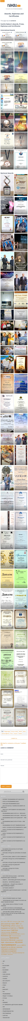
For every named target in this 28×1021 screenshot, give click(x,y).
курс (2, 942)
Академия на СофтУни (8, 928)
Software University (8, 888)
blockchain (6, 965)
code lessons (6, 974)
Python (5, 998)
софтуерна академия (8, 951)
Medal (20, 731)
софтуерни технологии (6, 952)
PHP (21, 924)
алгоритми (22, 933)
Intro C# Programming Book (11, 801)
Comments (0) (14, 738)
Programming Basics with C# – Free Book (14, 813)
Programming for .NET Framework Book (14, 825)
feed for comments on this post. (10, 743)
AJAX (2, 921)
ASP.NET (5, 921)
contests (5, 976)
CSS (11, 921)
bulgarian (5, 970)
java (4, 987)
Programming (5, 926)
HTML (22, 921)
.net (4, 961)
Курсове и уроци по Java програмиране (14, 862)
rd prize (15, 733)
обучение (19, 942)
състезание (4, 954)
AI (3, 963)
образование (9, 942)
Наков (21, 928)
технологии (10, 954)
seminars (5, 1002)
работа (23, 945)
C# (8, 921)
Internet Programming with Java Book (13, 799)
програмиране (8, 944)
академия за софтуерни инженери (10, 934)
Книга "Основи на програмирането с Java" (15, 827)
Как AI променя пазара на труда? (12, 898)
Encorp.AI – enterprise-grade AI (11, 882)
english (5, 983)
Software (18, 926)
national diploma (5, 733)
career (4, 972)
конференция (19, 940)
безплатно (14, 938)
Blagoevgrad (7, 731)
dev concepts (6, 980)
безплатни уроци (5, 938)
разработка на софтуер (8, 947)
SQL (22, 926)
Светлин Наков (5, 930)
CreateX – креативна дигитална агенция (14, 879)
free (19, 921)
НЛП (4, 1006)
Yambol (20, 733)
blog (4, 967)
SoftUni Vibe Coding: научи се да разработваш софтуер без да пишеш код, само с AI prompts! (13, 913)
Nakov (24, 731)
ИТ (17, 928)
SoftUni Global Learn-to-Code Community (14, 856)
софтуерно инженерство (18, 952)
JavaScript (7, 924)
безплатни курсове (16, 935)
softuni (13, 926)
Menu (2, 1)
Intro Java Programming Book (11, 803)
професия (19, 945)
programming (6, 993)
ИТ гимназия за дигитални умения (13, 1004)
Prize (11, 733)
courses (5, 978)
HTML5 (4, 985)
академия (14, 932)
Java (2, 924)
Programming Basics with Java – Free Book (14, 815)
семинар (19, 947)
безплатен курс (6, 936)
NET (17, 923)
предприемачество (8, 1011)
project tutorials (8, 996)
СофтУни (14, 930)
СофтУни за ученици (5, 932)
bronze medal (14, 731)
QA (3, 1000)
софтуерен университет (9, 949)
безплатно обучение (8, 940)
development (15, 921)
